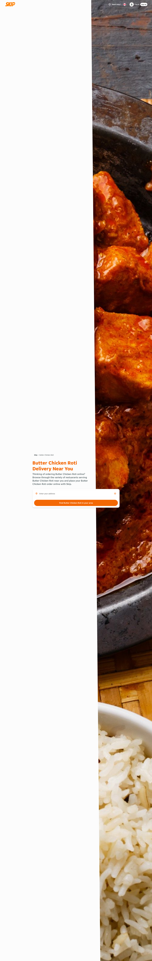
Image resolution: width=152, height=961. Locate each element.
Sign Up (143, 4)
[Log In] (132, 4)
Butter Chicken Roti (46, 455)
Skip (35, 455)
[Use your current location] (115, 493)
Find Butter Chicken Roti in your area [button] (76, 503)
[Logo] (11, 4)
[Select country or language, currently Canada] (124, 4)
